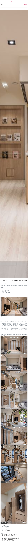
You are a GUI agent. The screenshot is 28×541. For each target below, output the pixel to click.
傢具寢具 (14, 5)
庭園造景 (11, 5)
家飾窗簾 (17, 5)
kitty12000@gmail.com (7, 527)
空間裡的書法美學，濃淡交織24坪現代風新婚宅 (7, 539)
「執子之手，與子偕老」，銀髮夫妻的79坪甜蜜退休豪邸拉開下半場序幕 (10, 538)
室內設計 (8, 5)
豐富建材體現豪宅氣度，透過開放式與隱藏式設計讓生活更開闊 (9, 534)
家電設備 (24, 5)
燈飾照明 (21, 5)
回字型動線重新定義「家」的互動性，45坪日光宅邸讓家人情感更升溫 (10, 537)
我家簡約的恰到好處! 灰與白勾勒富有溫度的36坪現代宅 (8, 535)
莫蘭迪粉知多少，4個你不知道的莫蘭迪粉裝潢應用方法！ (9, 540)
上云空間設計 (6, 288)
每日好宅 (4, 5)
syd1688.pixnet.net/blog (7, 530)
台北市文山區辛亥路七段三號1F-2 (8, 529)
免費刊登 (26, 4)
